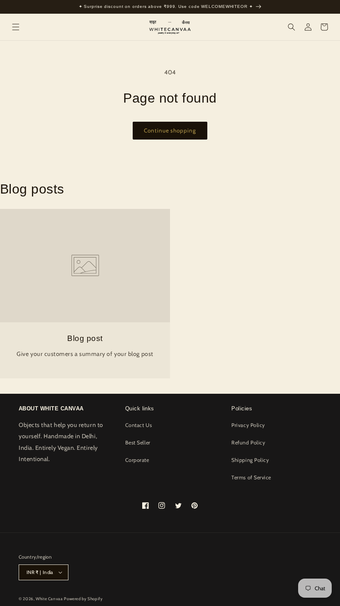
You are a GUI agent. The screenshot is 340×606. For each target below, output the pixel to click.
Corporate (137, 460)
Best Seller (138, 442)
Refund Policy (248, 442)
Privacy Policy (248, 425)
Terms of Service (251, 477)
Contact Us (138, 425)
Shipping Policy (250, 460)
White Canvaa (49, 598)
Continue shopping (170, 130)
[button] (15, 27)
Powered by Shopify (83, 598)
